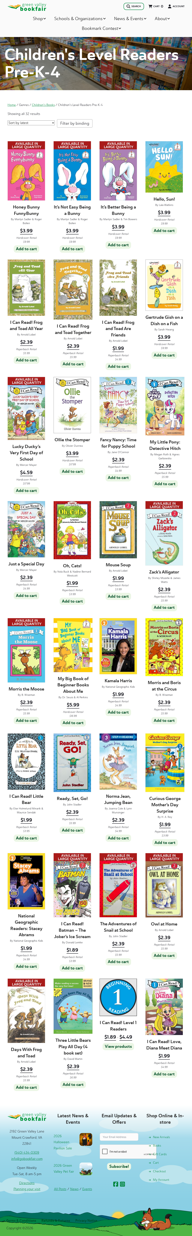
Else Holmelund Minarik (27, 808)
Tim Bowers (130, 219)
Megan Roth (161, 454)
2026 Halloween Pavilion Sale (63, 1142)
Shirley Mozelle (161, 578)
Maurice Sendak (26, 812)
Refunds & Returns (55, 1220)
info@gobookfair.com (27, 1159)
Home (12, 105)
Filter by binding (74, 123)
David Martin (74, 1059)
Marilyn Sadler (23, 219)
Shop (38, 18)
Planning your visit (27, 1189)
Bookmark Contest (100, 28)
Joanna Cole (116, 808)
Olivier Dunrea (74, 445)
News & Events (128, 18)
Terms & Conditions (21, 1220)
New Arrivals (161, 1137)
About (161, 18)
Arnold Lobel (28, 334)
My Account (161, 1180)
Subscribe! (119, 1166)
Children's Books (43, 105)
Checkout (159, 1171)
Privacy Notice (86, 1220)
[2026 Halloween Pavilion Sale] (86, 1139)
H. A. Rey (166, 817)
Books (157, 1145)
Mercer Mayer (28, 465)
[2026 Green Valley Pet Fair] (86, 1168)
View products (118, 1046)
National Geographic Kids (120, 686)
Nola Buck (63, 571)
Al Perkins (82, 697)
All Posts (60, 1189)
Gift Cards (160, 1154)
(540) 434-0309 (26, 1153)
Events (87, 1189)
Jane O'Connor (120, 452)
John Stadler (74, 804)
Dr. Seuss (67, 697)
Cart (156, 1162)
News (74, 1189)
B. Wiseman (28, 695)
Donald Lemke (74, 942)
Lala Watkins (166, 205)
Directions (26, 1183)
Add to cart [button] (26, 249)
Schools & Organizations (78, 18)
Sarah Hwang (166, 329)
